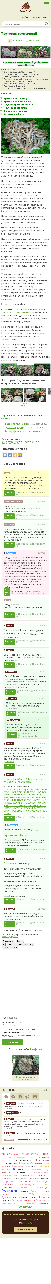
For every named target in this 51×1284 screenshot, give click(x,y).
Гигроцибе (26, 1181)
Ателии (30, 1157)
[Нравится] (22, 492)
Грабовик (5, 1194)
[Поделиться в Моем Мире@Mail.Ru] (20, 455)
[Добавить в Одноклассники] (15, 455)
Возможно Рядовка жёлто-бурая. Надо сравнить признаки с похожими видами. (24, 1104)
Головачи (24, 1191)
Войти (25, 17)
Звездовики (42, 1200)
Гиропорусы (7, 1187)
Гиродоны (45, 1185)
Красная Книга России (16, 835)
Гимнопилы (8, 1184)
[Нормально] (21, 442)
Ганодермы (20, 1178)
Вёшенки (43, 1175)
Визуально (8, 941)
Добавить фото (25, 1229)
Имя (4, 1017)
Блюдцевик (6, 1166)
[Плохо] (14, 442)
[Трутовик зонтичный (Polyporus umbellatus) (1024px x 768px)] (9, 52)
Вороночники (28, 1175)
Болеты (6, 1169)
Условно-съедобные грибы (27, 40)
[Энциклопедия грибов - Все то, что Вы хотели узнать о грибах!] (25, 8)
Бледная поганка (42, 1163)
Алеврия (16, 1154)
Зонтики (19, 1203)
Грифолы (36, 1049)
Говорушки (9, 1190)
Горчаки (34, 1191)
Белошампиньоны (10, 1163)
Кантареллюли (43, 1204)
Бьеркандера (35, 1170)
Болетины (31, 1166)
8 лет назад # (42, 625)
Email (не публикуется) (13, 1022)
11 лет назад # (42, 473)
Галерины (7, 1178)
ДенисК (10, 625)
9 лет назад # (42, 600)
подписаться (21, 1035)
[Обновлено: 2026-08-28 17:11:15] (45, 1090)
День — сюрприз (14, 427)
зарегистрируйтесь (10, 936)
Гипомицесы (27, 1184)
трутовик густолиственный (15, 312)
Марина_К (12, 825)
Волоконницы (41, 1172)
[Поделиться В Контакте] (5, 455)
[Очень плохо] (6, 442)
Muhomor (12, 671)
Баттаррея (6, 1160)
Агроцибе (7, 1153)
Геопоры (45, 1178)
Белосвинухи (42, 1160)
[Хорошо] (29, 442)
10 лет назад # (42, 501)
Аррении (44, 1153)
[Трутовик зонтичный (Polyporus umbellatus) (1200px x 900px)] (25, 52)
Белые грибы (26, 1163)
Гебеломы (33, 1178)
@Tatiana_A (9, 761)
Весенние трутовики (16, 423)
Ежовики (17, 1200)
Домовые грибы (27, 1197)
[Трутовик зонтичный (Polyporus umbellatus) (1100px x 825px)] (9, 370)
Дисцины (45, 1194)
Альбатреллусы (30, 1153)
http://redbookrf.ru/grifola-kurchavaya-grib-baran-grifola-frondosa (23, 780)
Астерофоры (19, 1157)
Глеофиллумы (42, 1187)
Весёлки (6, 1172)
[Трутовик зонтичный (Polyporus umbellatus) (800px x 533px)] (25, 370)
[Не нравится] (37, 492)
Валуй (46, 1170)
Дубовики (6, 1200)
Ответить (9, 493)
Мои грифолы (12, 431)
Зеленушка (6, 1204)
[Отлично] (35, 442)
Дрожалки (43, 1197)
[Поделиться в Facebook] (10, 455)
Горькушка (45, 1191)
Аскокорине (7, 1157)
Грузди (31, 1194)
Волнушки (21, 1172)
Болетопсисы (43, 1166)
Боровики (20, 1169)
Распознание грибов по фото (26, 1214)
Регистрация (41, 17)
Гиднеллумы (42, 1181)
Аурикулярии (42, 1157)
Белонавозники (23, 1160)
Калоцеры (31, 1204)
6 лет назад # (42, 671)
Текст (20, 941)
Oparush (10, 909)
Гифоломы (24, 1187)
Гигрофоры (9, 1181)
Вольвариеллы (10, 1175)
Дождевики (9, 1197)
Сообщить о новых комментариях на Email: (19, 1029)
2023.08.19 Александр (23, 404)
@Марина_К (10, 863)
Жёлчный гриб (29, 1200)
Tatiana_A (11, 553)
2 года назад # (42, 908)
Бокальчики (18, 1166)
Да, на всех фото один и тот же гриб (30, 1133)
